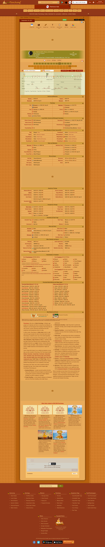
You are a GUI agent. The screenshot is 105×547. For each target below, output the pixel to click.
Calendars (36, 10)
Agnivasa (29, 230)
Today (72, 70)
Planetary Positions (30, 500)
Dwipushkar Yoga (76, 500)
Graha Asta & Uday (30, 503)
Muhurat (42, 10)
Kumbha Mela (44, 533)
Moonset (61, 100)
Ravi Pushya (75, 505)
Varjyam (29, 211)
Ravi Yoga (48, 357)
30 (69, 68)
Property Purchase (46, 503)
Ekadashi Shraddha (50, 57)
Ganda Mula (36, 353)
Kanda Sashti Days (92, 507)
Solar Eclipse (14, 495)
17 (75, 66)
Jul (54, 63)
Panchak (59, 495)
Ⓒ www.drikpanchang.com (60, 528)
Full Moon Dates (30, 495)
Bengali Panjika (44, 530)
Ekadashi (36, 105)
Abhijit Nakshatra (61, 507)
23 (49, 68)
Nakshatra (60, 105)
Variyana (35, 109)
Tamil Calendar (91, 500)
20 (41, 68)
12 (61, 66)
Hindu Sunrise (44, 521)
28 (64, 68)
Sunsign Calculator (45, 526)
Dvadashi (36, 107)
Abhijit (29, 192)
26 (58, 68)
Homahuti (29, 228)
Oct (62, 63)
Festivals (56, 10)
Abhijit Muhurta (58, 340)
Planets (66, 10)
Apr (45, 63)
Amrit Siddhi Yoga (41, 357)
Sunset (61, 98)
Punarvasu (67, 105)
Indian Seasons (44, 518)
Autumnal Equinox (15, 505)
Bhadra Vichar (60, 500)
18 (35, 68)
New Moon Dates (30, 498)
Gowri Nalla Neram (92, 498)
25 (55, 68)
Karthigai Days (91, 503)
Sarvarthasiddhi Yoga (77, 495)
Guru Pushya (75, 507)
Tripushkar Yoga (30, 355)
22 (46, 68)
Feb (40, 63)
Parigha (35, 111)
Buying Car (44, 500)
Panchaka (30, 353)
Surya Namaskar (69, 358)
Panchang (30, 10)
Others (79, 10)
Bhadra (25, 353)
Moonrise (29, 100)
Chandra (57, 356)
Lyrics (70, 10)
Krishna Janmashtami (74, 368)
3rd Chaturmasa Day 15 (41, 57)
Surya (60, 356)
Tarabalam (59, 257)
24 (52, 68)
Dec (68, 63)
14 (66, 66)
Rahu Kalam (28, 206)
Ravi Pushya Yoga (39, 355)
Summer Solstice (14, 503)
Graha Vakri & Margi (30, 505)
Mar (43, 63)
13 (64, 66)
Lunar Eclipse (14, 498)
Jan (37, 63)
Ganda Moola (60, 498)
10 (55, 66)
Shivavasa (29, 235)
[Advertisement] (52, 40)
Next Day (79, 70)
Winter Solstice (14, 507)
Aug (57, 63)
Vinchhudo (41, 353)
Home (25, 10)
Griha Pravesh (45, 498)
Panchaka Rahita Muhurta (27, 284)
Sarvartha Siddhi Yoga (59, 57)
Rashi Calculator (44, 523)
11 (58, 66)
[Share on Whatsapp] (65, 19)
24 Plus (59, 60)
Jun (51, 63)
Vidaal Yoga (67, 57)
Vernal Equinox (14, 500)
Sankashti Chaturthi (62, 368)
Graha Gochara (29, 507)
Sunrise (29, 98)
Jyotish (61, 10)
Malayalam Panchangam (46, 528)
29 (66, 68)
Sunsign (29, 149)
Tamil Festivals (91, 505)
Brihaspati (66, 356)
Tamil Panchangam (92, 495)
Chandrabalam (29, 257)
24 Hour (54, 60)
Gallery (75, 10)
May (48, 63)
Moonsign (29, 145)
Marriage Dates (45, 495)
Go (60, 486)
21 (43, 68)
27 (61, 68)
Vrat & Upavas (49, 10)
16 (72, 66)
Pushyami (67, 107)
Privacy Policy (61, 529)
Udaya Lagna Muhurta (58, 284)
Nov (65, 63)
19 (38, 68)
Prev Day (64, 70)
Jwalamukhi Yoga (28, 359)
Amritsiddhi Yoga (76, 498)
